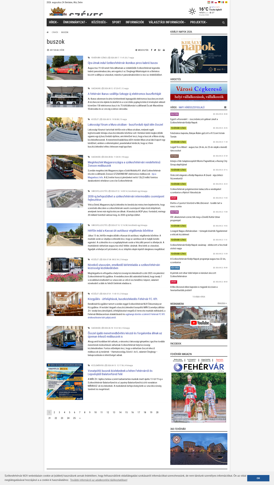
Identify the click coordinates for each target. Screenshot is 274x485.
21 (50, 418)
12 (108, 412)
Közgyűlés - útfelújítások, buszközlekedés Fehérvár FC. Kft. (123, 299)
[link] (198, 54)
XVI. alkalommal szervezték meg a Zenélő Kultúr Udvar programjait (195, 219)
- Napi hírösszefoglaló (191, 107)
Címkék (55, 32)
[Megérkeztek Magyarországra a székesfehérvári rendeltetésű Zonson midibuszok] (65, 167)
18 (145, 412)
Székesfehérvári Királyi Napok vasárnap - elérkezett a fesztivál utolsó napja (198, 247)
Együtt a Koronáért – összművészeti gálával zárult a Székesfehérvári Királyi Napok (194, 121)
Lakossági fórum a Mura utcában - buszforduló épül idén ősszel (125, 124)
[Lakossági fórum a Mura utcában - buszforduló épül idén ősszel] (65, 129)
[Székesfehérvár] (76, 11)
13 (114, 412)
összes (221, 303)
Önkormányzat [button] (74, 22)
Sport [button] (116, 22)
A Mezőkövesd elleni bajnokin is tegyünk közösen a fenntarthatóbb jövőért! (194, 289)
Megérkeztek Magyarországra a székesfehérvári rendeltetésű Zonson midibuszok (124, 163)
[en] (212, 2)
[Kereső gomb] (223, 22)
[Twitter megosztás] (155, 50)
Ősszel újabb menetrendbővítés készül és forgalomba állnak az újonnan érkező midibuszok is (125, 334)
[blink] (226, 2)
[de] (219, 2)
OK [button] (258, 478)
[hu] (209, 2)
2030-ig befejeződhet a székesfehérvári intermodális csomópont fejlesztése (126, 198)
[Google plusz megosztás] (159, 50)
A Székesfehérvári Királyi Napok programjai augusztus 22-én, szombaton (198, 260)
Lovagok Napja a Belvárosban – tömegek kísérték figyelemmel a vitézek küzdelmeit (198, 233)
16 (132, 412)
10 (95, 412)
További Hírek (198, 297)
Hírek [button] (53, 22)
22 (56, 418)
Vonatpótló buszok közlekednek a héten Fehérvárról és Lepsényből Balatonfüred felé (120, 372)
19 (151, 412)
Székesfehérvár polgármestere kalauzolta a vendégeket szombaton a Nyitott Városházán (195, 191)
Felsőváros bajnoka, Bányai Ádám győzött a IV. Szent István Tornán (197, 135)
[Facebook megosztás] (151, 50)
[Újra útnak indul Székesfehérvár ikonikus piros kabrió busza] (65, 68)
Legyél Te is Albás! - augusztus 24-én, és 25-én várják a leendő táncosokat (198, 149)
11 (102, 412)
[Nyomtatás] (164, 50)
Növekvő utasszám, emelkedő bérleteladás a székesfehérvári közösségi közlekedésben (124, 266)
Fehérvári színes (99, 57)
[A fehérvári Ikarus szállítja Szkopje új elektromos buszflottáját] (65, 96)
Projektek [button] (198, 22)
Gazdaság (96, 88)
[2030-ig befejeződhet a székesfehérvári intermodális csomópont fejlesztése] (65, 198)
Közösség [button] (98, 22)
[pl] (216, 2)
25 (74, 418)
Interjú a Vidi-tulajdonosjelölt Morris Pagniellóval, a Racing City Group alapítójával (198, 163)
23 (62, 418)
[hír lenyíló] (225, 107)
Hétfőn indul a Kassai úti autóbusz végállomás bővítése (120, 230)
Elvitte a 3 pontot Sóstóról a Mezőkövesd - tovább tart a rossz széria (196, 205)
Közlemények (97, 365)
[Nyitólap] (48, 32)
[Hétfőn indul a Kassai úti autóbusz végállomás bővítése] (65, 234)
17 (139, 412)
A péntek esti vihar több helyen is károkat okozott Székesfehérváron (193, 275)
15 (126, 412)
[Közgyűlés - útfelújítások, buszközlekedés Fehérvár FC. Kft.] (65, 304)
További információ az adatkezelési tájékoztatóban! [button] (98, 480)
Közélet (95, 119)
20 (157, 412)
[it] (223, 2)
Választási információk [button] (166, 22)
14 (120, 412)
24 (68, 418)
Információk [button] (135, 22)
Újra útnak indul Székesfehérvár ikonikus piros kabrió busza (123, 63)
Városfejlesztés (99, 191)
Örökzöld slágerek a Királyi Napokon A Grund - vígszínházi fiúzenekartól (196, 177)
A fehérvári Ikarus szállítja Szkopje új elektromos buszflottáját (124, 94)
